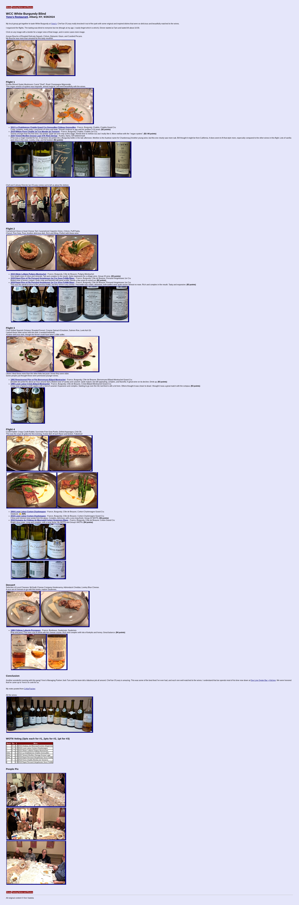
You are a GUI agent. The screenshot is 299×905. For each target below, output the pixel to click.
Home (8, 7)
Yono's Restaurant (17, 16)
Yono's (54, 24)
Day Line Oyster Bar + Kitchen (263, 680)
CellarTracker (29, 689)
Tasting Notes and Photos (22, 7)
